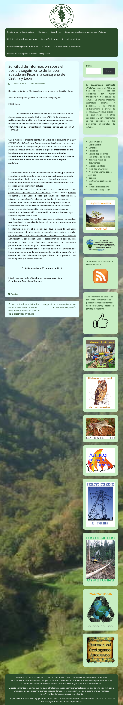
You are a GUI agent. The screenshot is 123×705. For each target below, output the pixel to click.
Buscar (89, 65)
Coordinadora (39, 83)
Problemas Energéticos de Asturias (22, 46)
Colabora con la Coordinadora (20, 32)
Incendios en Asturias (71, 39)
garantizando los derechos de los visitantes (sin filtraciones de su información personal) (76, 698)
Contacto (42, 32)
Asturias (14, 294)
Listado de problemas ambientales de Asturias (85, 32)
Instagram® (99, 308)
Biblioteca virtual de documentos (22, 39)
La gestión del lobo (49, 39)
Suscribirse (56, 32)
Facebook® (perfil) (94, 305)
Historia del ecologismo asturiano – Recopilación (28, 53)
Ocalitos (46, 46)
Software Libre (29, 698)
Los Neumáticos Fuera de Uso (67, 46)
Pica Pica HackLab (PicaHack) (68, 701)
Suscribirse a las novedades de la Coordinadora (99, 263)
